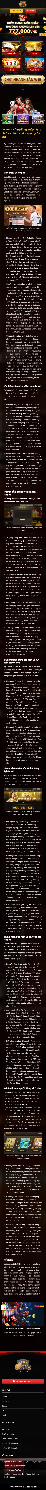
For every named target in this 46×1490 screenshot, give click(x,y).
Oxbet (23, 143)
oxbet (22, 1474)
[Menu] (3, 4)
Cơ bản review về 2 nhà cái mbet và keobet (23, 1329)
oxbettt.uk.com (33, 1474)
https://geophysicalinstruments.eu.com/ (20, 1107)
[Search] (43, 4)
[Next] (44, 120)
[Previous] (2, 120)
